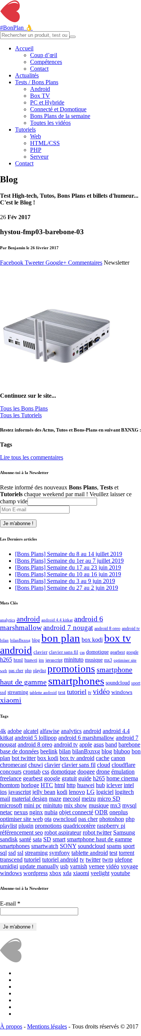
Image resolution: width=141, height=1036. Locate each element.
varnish (78, 866)
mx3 (108, 660)
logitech (124, 792)
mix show (75, 805)
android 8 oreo (107, 628)
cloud (103, 765)
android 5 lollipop (36, 738)
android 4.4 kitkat (57, 620)
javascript (53, 660)
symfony (59, 853)
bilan (4, 640)
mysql (129, 805)
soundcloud (118, 683)
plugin (25, 825)
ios (41, 660)
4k (3, 731)
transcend (11, 859)
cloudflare (123, 765)
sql (3, 853)
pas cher (16, 670)
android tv (131, 628)
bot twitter (24, 758)
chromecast (13, 765)
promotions (71, 668)
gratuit (69, 778)
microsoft (11, 805)
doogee (86, 771)
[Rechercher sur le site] (73, 37)
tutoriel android (60, 859)
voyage (129, 866)
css (82, 652)
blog (36, 640)
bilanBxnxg (20, 640)
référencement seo (21, 832)
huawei (30, 660)
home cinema (122, 778)
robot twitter (97, 832)
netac (6, 812)
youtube (120, 873)
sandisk (9, 839)
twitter (93, 859)
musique (94, 660)
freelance (10, 778)
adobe (15, 731)
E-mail (10, 903)
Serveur (39, 156)
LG (90, 792)
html (18, 660)
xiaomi (10, 700)
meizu (89, 798)
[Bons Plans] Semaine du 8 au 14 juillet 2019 (68, 554)
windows (121, 692)
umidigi (9, 866)
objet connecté (76, 812)
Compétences (46, 62)
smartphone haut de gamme (99, 839)
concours (10, 771)
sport (135, 683)
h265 (6, 659)
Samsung (124, 832)
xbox (55, 873)
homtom (10, 785)
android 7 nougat (68, 628)
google (132, 652)
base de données (19, 751)
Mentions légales (47, 1026)
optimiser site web (21, 819)
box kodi (92, 639)
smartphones (76, 681)
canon (118, 758)
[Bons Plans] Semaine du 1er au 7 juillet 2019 (69, 560)
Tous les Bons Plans (24, 408)
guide (84, 778)
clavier (40, 652)
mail (5, 798)
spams (114, 846)
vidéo (101, 691)
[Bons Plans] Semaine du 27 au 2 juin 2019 (66, 588)
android (28, 619)
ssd (3, 692)
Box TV (40, 95)
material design (29, 798)
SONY (68, 846)
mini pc (32, 805)
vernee (97, 866)
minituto (73, 659)
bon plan (60, 638)
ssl (20, 853)
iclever (114, 785)
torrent (126, 853)
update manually (39, 866)
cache (102, 758)
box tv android (77, 758)
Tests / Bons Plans (36, 82)
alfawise (49, 731)
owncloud (65, 819)
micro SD (108, 798)
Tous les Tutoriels (21, 415)
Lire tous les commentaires (31, 457)
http (71, 785)
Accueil (24, 48)
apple (85, 744)
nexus (21, 812)
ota (48, 819)
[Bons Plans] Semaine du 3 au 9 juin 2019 (65, 581)
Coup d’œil (43, 55)
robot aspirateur (62, 832)
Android (40, 89)
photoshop (111, 819)
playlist (39, 670)
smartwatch (44, 846)
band (111, 744)
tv (89, 692)
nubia (51, 812)
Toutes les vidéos (50, 123)
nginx (36, 812)
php (28, 670)
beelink (49, 751)
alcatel (30, 731)
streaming (18, 692)
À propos (11, 1026)
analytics (7, 620)
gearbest (117, 652)
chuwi (35, 765)
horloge (30, 785)
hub (100, 785)
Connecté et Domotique (58, 109)
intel (129, 785)
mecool (71, 798)
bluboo (122, 751)
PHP (35, 150)
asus (99, 744)
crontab (32, 771)
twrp (107, 859)
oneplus (118, 812)
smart (59, 839)
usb (64, 866)
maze (55, 798)
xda (67, 873)
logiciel (105, 792)
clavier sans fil (63, 652)
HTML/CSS (45, 143)
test (61, 692)
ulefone (123, 859)
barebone (129, 744)
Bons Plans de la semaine (60, 116)
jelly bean (43, 792)
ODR (101, 812)
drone (103, 771)
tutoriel (76, 691)
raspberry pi (111, 825)
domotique (97, 652)
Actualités (27, 75)
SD (47, 839)
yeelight (100, 873)
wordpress (35, 873)
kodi (62, 792)
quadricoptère (79, 825)
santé (25, 839)
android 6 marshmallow (86, 738)
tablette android (43, 693)
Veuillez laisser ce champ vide (66, 497)
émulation (123, 771)
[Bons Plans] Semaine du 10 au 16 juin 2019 (68, 574)
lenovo (77, 792)
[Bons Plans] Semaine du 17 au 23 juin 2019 (68, 567)
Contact (39, 68)
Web (35, 136)
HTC (47, 785)
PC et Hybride (47, 102)
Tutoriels (25, 129)
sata (37, 839)
